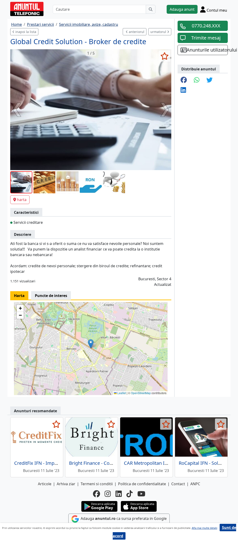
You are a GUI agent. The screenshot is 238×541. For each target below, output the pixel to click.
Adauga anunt (182, 9)
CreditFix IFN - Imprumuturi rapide (51, 463)
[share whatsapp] (196, 80)
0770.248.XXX (206, 26)
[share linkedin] (183, 90)
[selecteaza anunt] (164, 56)
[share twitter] (209, 80)
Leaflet (121, 393)
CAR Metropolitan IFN (147, 463)
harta (21, 199)
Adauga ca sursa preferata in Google (123, 518)
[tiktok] (129, 493)
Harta (19, 295)
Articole (44, 483)
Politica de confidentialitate (142, 483)
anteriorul (136, 32)
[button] (91, 344)
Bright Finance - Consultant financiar (108, 463)
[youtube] (141, 493)
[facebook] (96, 493)
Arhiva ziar (66, 483)
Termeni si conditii (97, 483)
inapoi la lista (25, 32)
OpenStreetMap (141, 393)
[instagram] (108, 493)
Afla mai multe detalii (204, 528)
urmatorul (158, 32)
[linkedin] (119, 493)
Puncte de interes (51, 295)
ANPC (195, 483)
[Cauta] (150, 9)
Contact (178, 483)
